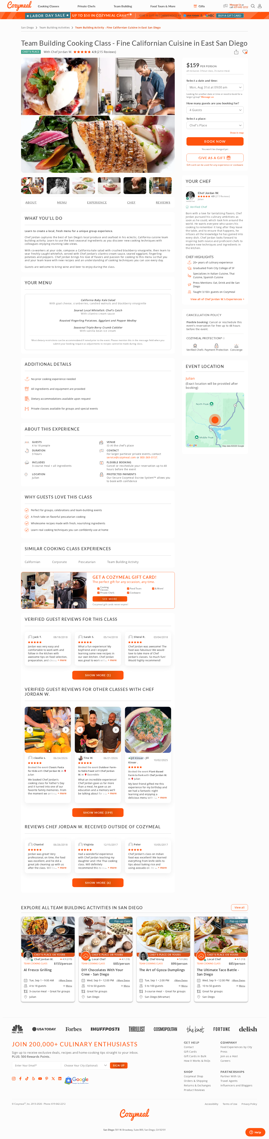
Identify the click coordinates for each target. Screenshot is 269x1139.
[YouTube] (40, 1078)
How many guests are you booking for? (212, 103)
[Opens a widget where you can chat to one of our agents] (255, 1132)
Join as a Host (229, 1056)
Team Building (123, 6)
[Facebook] (20, 1078)
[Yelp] (33, 1078)
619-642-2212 (241, 7)
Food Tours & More (162, 6)
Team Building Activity (123, 562)
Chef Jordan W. (208, 193)
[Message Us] (226, 6)
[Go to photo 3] (101, 751)
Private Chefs (86, 6)
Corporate (59, 562)
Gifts (201, 6)
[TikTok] (27, 1078)
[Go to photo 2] (49, 751)
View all (239, 907)
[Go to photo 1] (46, 751)
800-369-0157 (148, 457)
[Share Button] (236, 52)
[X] (53, 1078)
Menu (69, 985)
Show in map (237, 132)
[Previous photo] (30, 730)
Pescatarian (87, 562)
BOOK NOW (215, 141)
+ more (62, 660)
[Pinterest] (46, 1078)
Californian (32, 562)
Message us (207, 96)
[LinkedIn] (60, 1078)
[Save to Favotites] (246, 52)
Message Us (235, 4)
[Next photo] (65, 730)
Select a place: (196, 118)
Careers (225, 1060)
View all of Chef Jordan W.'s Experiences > (217, 299)
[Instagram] (14, 1078)
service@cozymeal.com (121, 457)
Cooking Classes (48, 6)
